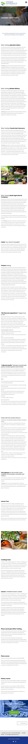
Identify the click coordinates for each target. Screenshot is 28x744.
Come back (23, 723)
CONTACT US (14, 712)
